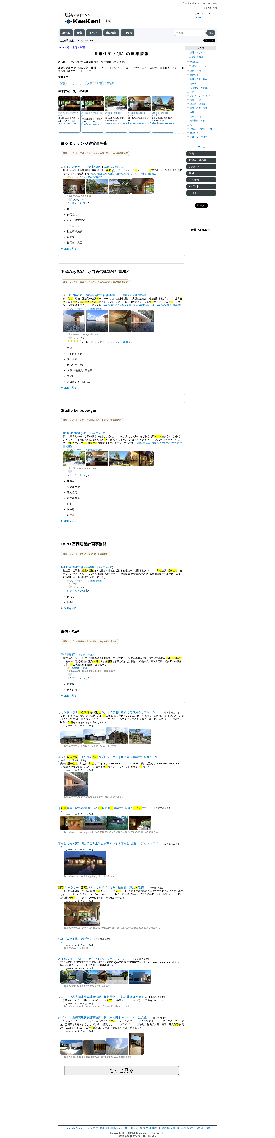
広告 (198, 1128)
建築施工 (194, 62)
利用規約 (152, 1128)
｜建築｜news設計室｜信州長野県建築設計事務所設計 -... (105, 808)
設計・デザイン (197, 52)
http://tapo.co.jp (75, 583)
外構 (192, 92)
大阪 (89, 83)
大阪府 (124, 295)
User (169, 1128)
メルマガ (143, 1128)
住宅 (62, 83)
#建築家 (141, 443)
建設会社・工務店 (201, 66)
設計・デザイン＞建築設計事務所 (86, 177)
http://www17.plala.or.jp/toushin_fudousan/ (91, 671)
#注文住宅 (164, 443)
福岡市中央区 (116, 167)
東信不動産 (68, 654)
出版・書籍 (195, 116)
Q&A (192, 1128)
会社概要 (205, 1128)
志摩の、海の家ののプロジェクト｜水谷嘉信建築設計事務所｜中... (109, 757)
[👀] (82, 19)
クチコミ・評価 (76, 203)
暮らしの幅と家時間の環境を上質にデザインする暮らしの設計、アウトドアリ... (109, 843)
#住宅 (93, 173)
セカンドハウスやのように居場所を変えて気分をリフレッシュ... (109, 712)
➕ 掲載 (162, 1128)
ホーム (66, 32)
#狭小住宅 (132, 305)
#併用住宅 (102, 173)
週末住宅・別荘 (76, 47)
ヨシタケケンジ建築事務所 (82, 166)
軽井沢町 (90, 655)
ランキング (89, 1128)
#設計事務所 (152, 443)
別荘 (99, 83)
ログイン (199, 17)
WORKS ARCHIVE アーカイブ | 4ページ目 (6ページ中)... (94, 958)
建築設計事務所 (198, 160)
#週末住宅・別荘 (148, 305)
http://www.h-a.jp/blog (76, 947)
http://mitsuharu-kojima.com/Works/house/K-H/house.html (96, 1006)
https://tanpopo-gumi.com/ (116, 123)
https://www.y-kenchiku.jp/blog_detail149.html (90, 746)
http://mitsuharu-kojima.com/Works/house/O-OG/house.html (97, 1056)
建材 (191, 173)
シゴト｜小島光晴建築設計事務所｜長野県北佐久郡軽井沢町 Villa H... (102, 996)
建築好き (194, 133)
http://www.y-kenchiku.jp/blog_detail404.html (89, 876)
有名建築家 (110, 1128)
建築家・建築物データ (201, 129)
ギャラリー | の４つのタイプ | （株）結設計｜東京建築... (102, 887)
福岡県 (107, 167)
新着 (79, 32)
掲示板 (176, 1128)
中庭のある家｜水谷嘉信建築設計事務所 (91, 295)
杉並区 (109, 567)
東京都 (102, 567)
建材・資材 (195, 71)
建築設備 (194, 75)
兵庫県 (95, 433)
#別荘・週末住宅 (117, 173)
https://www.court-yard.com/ (82, 334)
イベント (94, 32)
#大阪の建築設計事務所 (169, 305)
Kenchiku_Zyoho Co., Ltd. (150, 1133)
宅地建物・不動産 (78, 668)
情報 (192, 112)
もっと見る (121, 1070)
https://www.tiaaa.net (67, 123)
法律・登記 (195, 100)
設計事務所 (197, 56)
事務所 (110, 83)
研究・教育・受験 (199, 108)
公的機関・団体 (197, 120)
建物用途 (184, 1128)
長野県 (82, 655)
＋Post (127, 32)
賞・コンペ (195, 124)
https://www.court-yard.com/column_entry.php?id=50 (93, 797)
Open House (131, 1128)
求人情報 (111, 32)
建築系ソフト (196, 83)
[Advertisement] (137, 1102)
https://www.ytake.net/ (79, 195)
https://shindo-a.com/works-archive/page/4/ (88, 985)
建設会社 (194, 166)
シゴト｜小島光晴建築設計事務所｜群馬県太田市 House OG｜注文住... (103, 1017)
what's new (77, 1128)
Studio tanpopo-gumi (74, 433)
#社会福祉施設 (148, 173)
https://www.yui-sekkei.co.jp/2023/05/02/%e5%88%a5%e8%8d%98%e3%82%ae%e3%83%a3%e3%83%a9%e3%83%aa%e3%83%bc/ (112, 927)
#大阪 (107, 305)
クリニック (76, 83)
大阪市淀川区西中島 (137, 295)
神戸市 (102, 433)
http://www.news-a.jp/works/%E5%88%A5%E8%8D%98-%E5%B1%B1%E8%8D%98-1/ (112, 832)
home (61, 47)
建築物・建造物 (197, 104)
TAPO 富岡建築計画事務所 (78, 567)
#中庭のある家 (119, 305)
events (120, 1128)
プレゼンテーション (200, 96)
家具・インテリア (199, 137)
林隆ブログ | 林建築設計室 (75, 938)
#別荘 (69, 446)
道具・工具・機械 (199, 79)
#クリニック (133, 173)
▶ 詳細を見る (69, 248)
